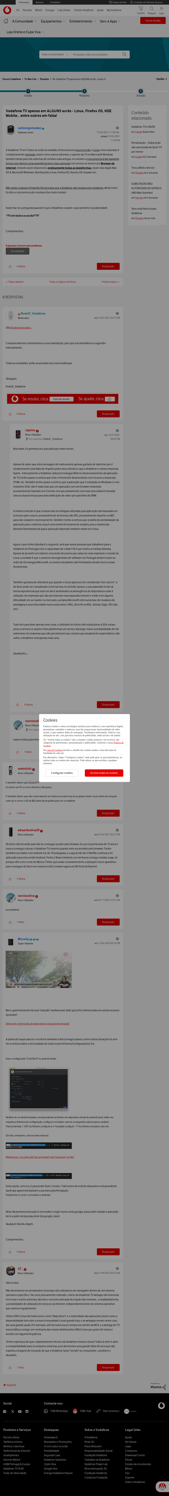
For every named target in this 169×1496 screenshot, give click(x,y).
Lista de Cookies (55, 750)
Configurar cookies (62, 773)
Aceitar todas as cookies (104, 773)
